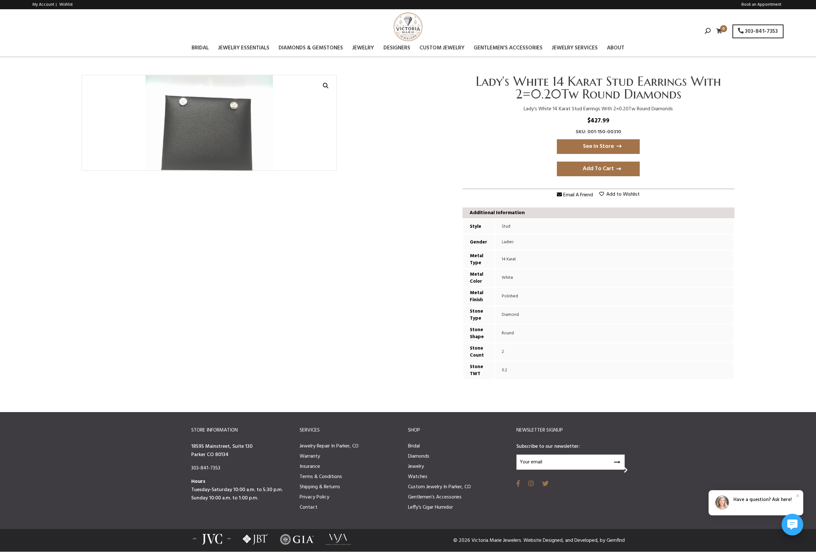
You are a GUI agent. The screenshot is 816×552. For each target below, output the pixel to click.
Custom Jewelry (441, 49)
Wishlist (66, 4)
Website (533, 540)
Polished (510, 296)
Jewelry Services (575, 49)
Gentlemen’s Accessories (508, 49)
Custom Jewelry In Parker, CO (439, 487)
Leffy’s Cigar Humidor (430, 507)
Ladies (508, 242)
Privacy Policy (314, 497)
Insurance (310, 466)
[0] (717, 31)
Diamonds (418, 456)
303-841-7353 (761, 31)
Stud (506, 226)
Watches (417, 477)
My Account (43, 4)
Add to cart (598, 168)
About (615, 49)
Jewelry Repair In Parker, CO (329, 446)
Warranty (310, 456)
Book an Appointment (761, 4)
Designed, (554, 540)
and (569, 540)
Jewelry (363, 49)
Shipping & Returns (320, 487)
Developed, (587, 540)
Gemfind (616, 540)
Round (508, 333)
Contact (308, 507)
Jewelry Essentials (243, 49)
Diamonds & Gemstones (311, 49)
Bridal (200, 49)
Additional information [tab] (497, 213)
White (507, 277)
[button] (326, 85)
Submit (616, 461)
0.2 (504, 370)
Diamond (510, 314)
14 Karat (509, 259)
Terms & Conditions (321, 477)
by (603, 540)
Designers (396, 49)
